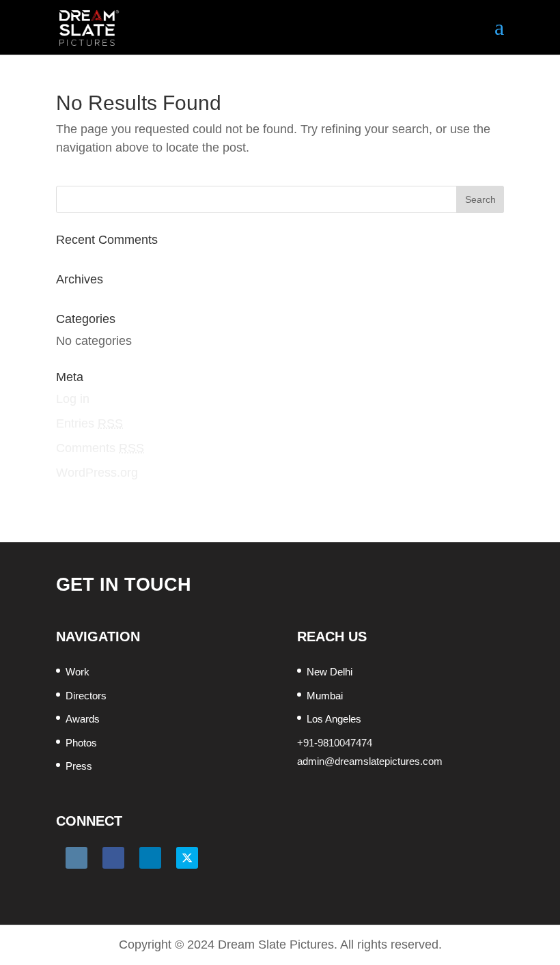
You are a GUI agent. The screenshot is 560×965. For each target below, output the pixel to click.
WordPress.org (97, 472)
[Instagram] (76, 858)
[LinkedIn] (150, 858)
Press (79, 766)
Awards (83, 719)
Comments (100, 448)
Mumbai (325, 695)
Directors (86, 695)
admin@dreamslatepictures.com (370, 761)
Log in (72, 399)
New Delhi (329, 671)
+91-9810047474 (334, 743)
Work (77, 671)
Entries (89, 423)
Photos (81, 743)
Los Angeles (334, 719)
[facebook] (113, 858)
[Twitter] (187, 858)
